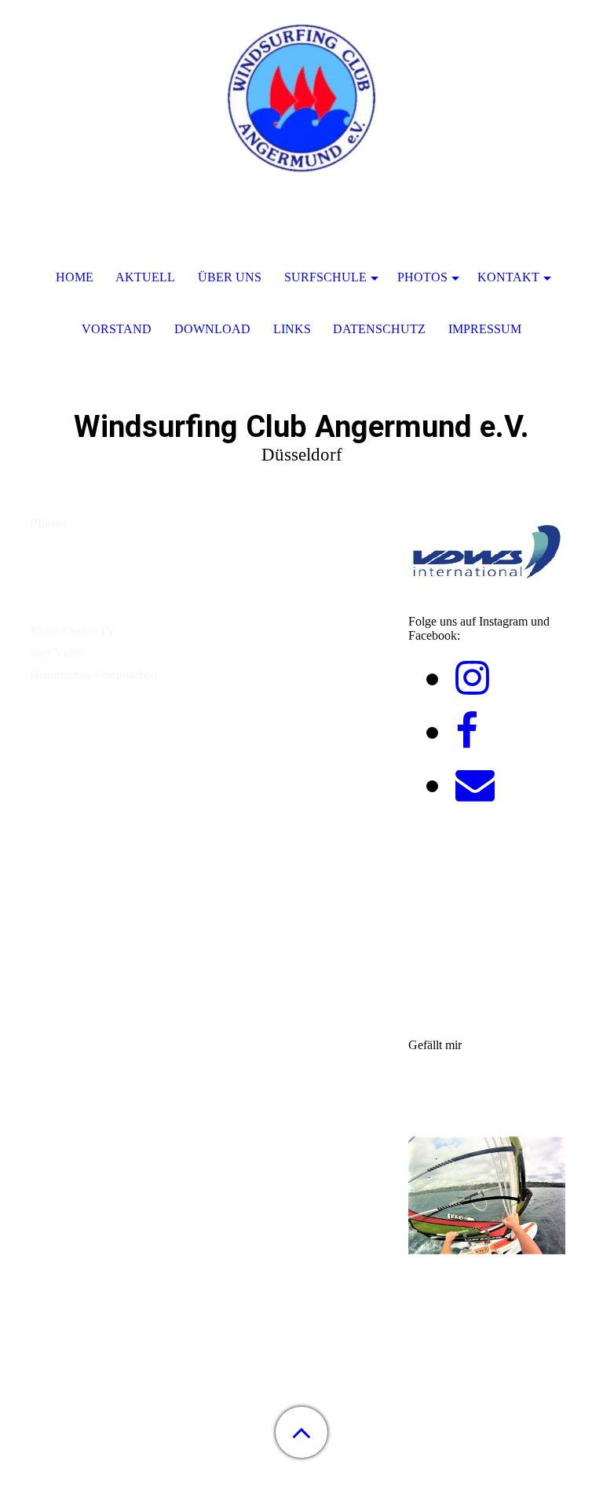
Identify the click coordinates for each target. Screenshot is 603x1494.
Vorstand (117, 329)
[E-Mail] (475, 785)
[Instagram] (472, 678)
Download (212, 329)
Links (292, 329)
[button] (301, 1432)
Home (74, 277)
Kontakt (508, 277)
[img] (301, 98)
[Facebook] (466, 732)
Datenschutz (379, 329)
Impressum (484, 329)
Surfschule (325, 277)
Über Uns (229, 277)
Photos (422, 277)
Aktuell (145, 277)
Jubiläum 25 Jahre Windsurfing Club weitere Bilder (177, 583)
